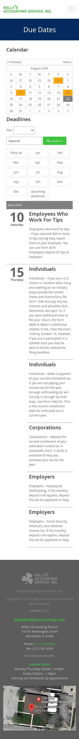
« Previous (14, 62)
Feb (59, 153)
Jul (38, 172)
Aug (60, 172)
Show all (16, 153)
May (60, 162)
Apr (37, 162)
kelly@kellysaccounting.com (39, 619)
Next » (67, 62)
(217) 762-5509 (45, 644)
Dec (16, 191)
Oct (38, 182)
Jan (38, 153)
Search (56, 141)
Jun (16, 172)
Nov (60, 182)
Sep (16, 182)
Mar (16, 162)
